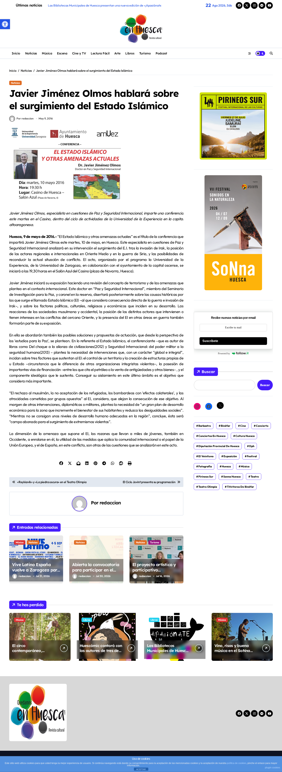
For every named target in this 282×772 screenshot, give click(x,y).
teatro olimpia (207, 486)
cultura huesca (245, 436)
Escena (62, 53)
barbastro (204, 426)
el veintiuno (206, 456)
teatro (255, 476)
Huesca (226, 466)
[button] (5, 24)
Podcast (161, 53)
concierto (262, 426)
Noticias (31, 53)
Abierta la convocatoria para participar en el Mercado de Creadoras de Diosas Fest (95, 573)
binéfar (225, 426)
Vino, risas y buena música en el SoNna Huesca (232, 650)
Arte (117, 53)
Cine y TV (79, 53)
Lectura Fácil (100, 53)
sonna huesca (232, 476)
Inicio (16, 53)
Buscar (208, 371)
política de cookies (236, 763)
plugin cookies (272, 767)
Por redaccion (25, 118)
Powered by (224, 353)
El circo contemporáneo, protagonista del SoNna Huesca (33, 653)
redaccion (110, 503)
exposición (230, 456)
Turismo (145, 53)
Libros (129, 53)
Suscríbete (210, 341)
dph (251, 446)
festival (252, 456)
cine (243, 426)
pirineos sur (205, 476)
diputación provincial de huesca (218, 446)
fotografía (205, 466)
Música (47, 53)
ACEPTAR (141, 769)
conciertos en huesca (211, 436)
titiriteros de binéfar (240, 486)
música (245, 466)
